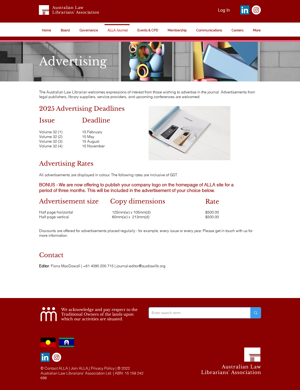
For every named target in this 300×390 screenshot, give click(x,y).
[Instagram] (256, 10)
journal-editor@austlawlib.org (140, 266)
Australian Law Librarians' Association (75, 10)
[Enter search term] (255, 312)
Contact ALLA (56, 368)
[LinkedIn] (244, 10)
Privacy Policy (103, 368)
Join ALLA (79, 368)
